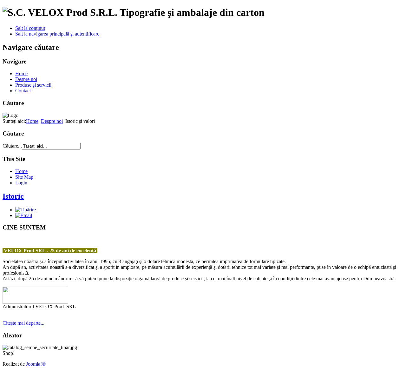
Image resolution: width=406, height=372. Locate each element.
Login (21, 182)
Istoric (13, 196)
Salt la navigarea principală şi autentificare (57, 34)
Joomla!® (36, 364)
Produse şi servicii (33, 85)
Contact (23, 90)
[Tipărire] (25, 209)
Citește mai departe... (23, 323)
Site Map (24, 177)
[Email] (23, 215)
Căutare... (12, 146)
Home (21, 73)
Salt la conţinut (30, 28)
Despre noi (26, 79)
